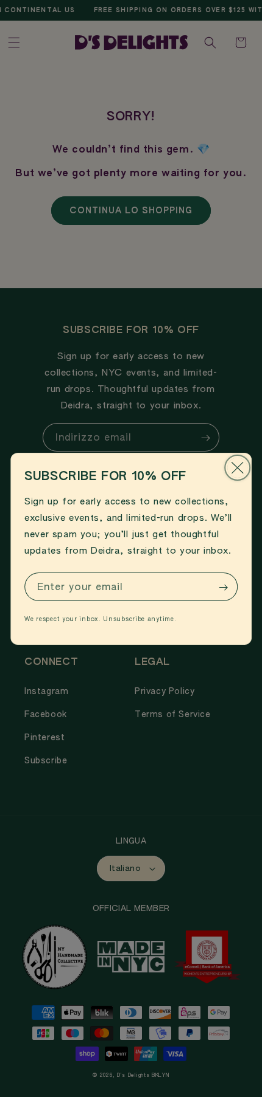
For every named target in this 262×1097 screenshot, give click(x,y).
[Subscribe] (223, 587)
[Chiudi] (237, 468)
